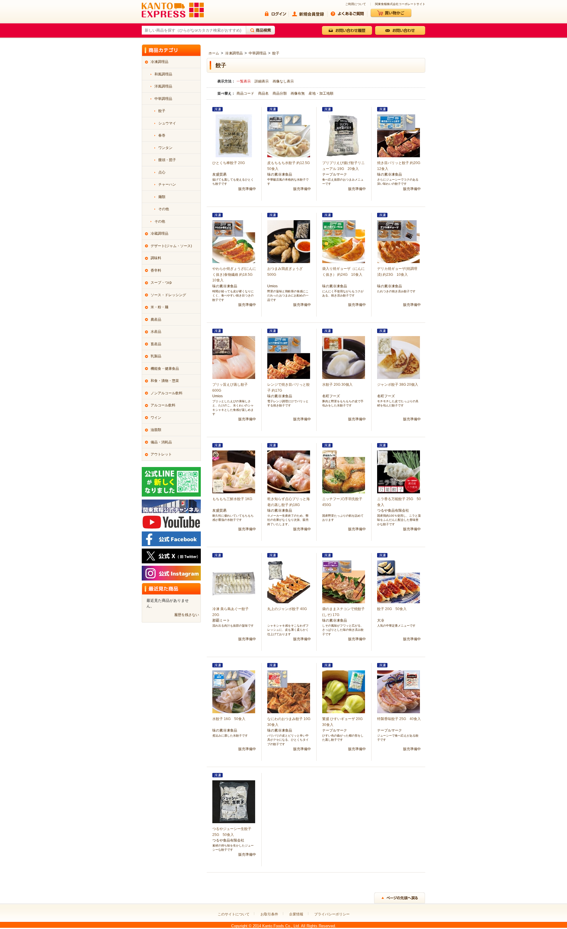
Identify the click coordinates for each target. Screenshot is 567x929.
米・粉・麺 (159, 307)
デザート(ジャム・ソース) (171, 246)
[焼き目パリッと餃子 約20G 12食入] (398, 136)
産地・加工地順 (321, 93)
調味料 (156, 258)
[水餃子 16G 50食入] (233, 692)
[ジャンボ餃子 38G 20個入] (398, 357)
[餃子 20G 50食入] (398, 582)
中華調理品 (257, 53)
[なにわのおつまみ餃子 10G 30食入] (288, 692)
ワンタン (165, 148)
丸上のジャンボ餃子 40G (287, 609)
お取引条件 (269, 914)
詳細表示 (262, 81)
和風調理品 (163, 74)
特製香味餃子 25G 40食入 (399, 719)
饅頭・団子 (167, 160)
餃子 (275, 53)
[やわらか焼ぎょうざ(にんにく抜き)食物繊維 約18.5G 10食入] (233, 241)
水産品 (156, 332)
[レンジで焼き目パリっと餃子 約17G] (288, 357)
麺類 (161, 197)
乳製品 (156, 356)
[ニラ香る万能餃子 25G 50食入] (398, 472)
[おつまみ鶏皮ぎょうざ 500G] (288, 241)
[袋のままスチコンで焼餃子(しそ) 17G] (343, 582)
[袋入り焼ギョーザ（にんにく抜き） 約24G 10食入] (343, 241)
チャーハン (167, 184)
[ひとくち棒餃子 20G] (233, 136)
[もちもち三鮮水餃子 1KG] (233, 472)
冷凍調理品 (234, 53)
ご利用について (355, 4)
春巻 (161, 135)
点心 (161, 172)
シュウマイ (167, 123)
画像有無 (298, 93)
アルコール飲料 (163, 405)
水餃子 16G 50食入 (228, 719)
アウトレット (161, 454)
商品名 (264, 93)
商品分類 (280, 93)
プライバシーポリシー (332, 914)
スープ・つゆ (161, 283)
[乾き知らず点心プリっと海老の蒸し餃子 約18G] (288, 472)
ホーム (213, 53)
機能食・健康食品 (165, 369)
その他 (163, 209)
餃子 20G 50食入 (392, 609)
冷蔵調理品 (159, 233)
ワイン (156, 418)
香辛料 (156, 270)
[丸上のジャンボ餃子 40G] (288, 582)
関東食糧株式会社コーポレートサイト (400, 4)
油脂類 (156, 430)
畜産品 (156, 344)
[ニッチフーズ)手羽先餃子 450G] (343, 472)
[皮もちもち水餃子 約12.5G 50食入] (288, 136)
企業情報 (296, 914)
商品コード (246, 93)
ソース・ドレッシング (168, 295)
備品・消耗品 (161, 442)
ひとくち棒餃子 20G (228, 163)
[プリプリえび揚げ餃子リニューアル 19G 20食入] (343, 136)
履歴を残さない (186, 615)
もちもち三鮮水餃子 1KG (232, 499)
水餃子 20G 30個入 (337, 384)
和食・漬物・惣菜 (165, 381)
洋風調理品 (163, 86)
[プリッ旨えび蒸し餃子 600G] (233, 357)
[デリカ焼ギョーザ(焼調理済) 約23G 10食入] (398, 241)
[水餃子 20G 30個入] (343, 357)
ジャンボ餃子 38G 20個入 (397, 384)
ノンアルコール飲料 (167, 393)
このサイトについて (234, 914)
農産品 (156, 319)
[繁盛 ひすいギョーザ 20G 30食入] (343, 692)
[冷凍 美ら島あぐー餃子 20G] (233, 582)
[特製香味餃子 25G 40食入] (398, 692)
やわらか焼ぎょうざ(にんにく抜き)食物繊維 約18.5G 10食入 (234, 274)
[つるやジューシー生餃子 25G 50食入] (233, 802)
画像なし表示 (283, 81)
